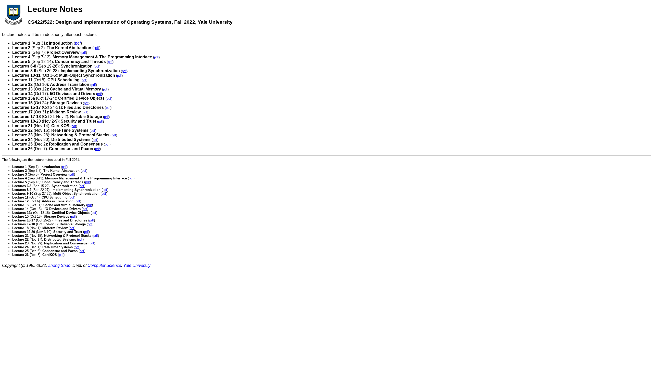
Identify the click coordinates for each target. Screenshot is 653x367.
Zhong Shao (59, 265)
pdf (78, 43)
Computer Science (104, 265)
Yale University (136, 265)
